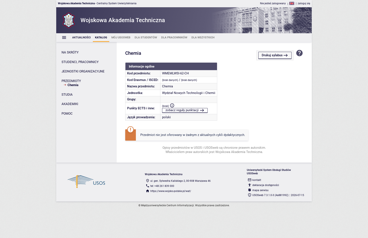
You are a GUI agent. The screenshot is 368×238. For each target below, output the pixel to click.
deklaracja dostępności (265, 185)
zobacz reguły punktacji (182, 110)
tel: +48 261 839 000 (162, 186)
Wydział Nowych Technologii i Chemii (188, 93)
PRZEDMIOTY (71, 81)
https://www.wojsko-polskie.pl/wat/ (170, 191)
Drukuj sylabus (272, 55)
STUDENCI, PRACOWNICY (80, 62)
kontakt (256, 180)
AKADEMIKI (70, 104)
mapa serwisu (260, 190)
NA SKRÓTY (70, 52)
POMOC (67, 113)
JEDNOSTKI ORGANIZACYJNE (83, 71)
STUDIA (67, 95)
